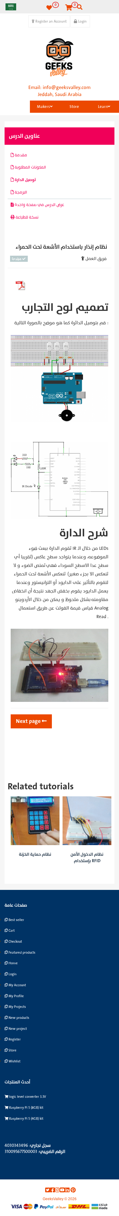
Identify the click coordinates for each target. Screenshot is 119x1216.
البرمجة (20, 192)
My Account (17, 985)
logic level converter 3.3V (27, 1097)
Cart (11, 930)
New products (18, 1018)
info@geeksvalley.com (67, 87)
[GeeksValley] (59, 57)
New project (17, 1029)
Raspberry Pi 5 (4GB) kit (25, 1119)
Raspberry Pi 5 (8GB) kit (25, 1108)
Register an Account (50, 21)
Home (13, 963)
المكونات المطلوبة (30, 167)
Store (74, 106)
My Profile (16, 996)
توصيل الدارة (25, 179)
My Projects (17, 1007)
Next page (29, 721)
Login (82, 21)
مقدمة (20, 155)
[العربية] (10, 6)
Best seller (16, 920)
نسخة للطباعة (26, 217)
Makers (43, 106)
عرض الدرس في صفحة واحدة (39, 204)
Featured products (21, 952)
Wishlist (14, 1061)
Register (14, 1039)
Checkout (15, 941)
